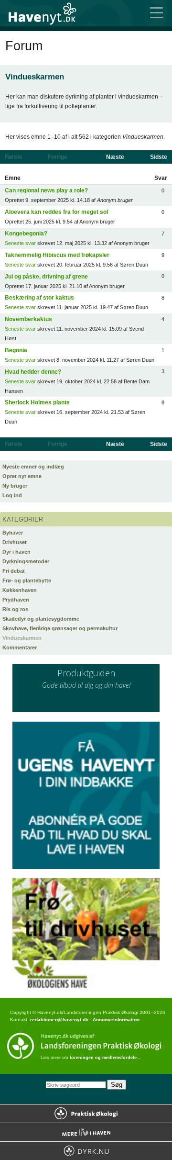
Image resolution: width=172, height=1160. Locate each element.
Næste (115, 157)
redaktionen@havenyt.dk (59, 1019)
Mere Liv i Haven (86, 1132)
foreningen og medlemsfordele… (105, 1057)
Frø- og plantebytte (26, 580)
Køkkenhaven (19, 590)
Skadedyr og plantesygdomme (40, 619)
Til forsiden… (48, 13)
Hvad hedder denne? (33, 371)
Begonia (16, 350)
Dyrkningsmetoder (25, 561)
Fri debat (13, 571)
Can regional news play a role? (46, 190)
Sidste (158, 157)
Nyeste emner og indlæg (33, 466)
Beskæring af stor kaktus (39, 297)
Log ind (12, 495)
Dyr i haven (16, 552)
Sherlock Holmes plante (37, 402)
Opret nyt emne (22, 476)
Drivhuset (14, 542)
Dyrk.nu (86, 1151)
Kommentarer (19, 647)
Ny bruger (14, 486)
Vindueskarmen (22, 638)
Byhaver (12, 532)
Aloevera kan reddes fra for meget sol (56, 212)
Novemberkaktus (28, 319)
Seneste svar (20, 243)
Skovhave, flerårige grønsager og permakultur (60, 628)
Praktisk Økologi (86, 1113)
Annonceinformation (116, 1019)
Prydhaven (15, 599)
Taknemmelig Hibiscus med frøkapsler (57, 255)
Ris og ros (15, 609)
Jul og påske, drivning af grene (46, 276)
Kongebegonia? (26, 233)
